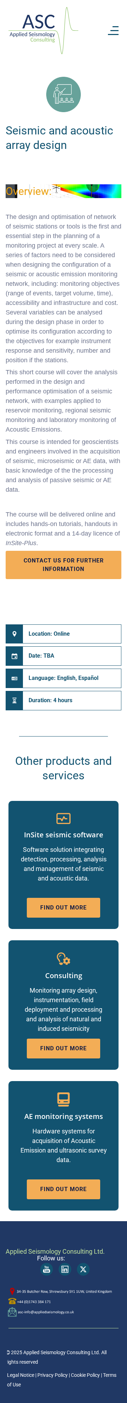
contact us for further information (64, 564)
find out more (63, 907)
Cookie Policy (85, 1375)
